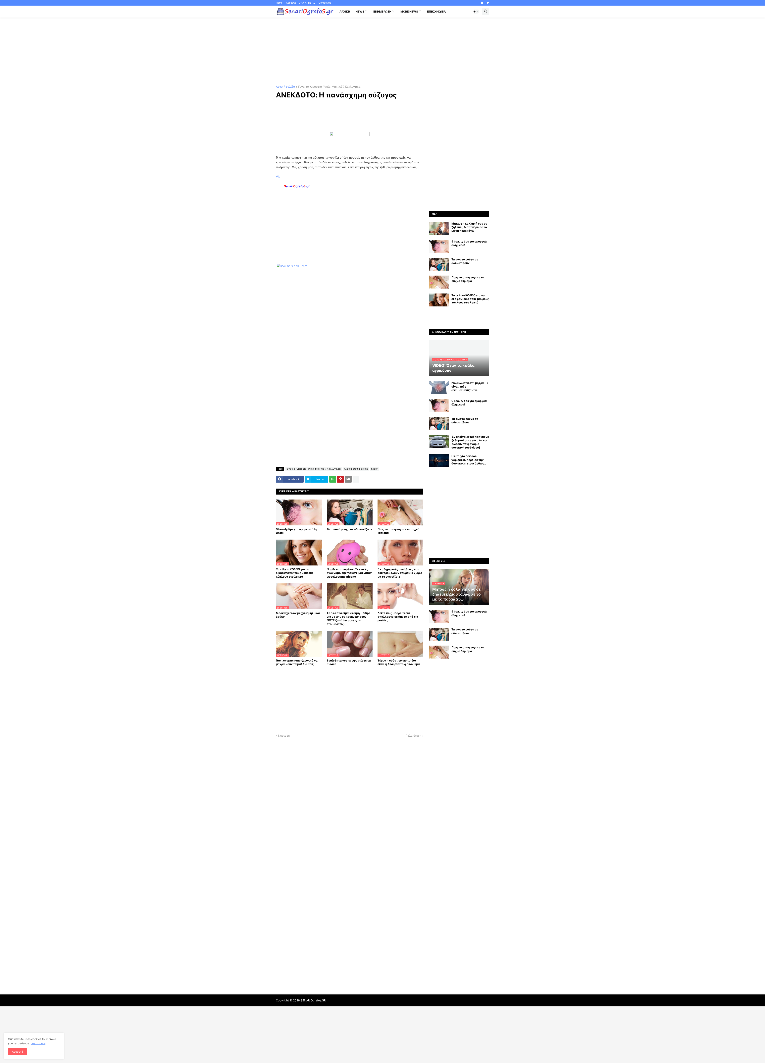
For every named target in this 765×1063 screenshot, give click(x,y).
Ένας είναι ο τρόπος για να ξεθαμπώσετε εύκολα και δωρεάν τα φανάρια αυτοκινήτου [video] (470, 442)
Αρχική (344, 11)
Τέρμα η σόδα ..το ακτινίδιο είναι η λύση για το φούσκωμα (399, 662)
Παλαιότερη (413, 735)
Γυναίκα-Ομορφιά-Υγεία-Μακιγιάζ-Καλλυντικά (329, 86)
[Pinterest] (340, 479)
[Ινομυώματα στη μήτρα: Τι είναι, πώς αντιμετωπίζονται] (439, 387)
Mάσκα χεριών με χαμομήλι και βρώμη (298, 614)
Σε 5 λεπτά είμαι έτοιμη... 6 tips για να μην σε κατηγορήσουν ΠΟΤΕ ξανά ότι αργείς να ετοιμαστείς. (348, 618)
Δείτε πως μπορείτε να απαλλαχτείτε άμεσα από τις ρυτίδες (398, 616)
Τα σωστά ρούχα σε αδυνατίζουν (349, 529)
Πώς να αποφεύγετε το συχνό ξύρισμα (399, 530)
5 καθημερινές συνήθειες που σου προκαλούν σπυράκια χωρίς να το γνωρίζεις (400, 572)
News (360, 11)
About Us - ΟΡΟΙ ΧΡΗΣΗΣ (300, 2)
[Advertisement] (382, 51)
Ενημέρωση (382, 11)
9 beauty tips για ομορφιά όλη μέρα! (296, 530)
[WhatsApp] (332, 479)
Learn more (38, 1043)
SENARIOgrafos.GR (313, 1000)
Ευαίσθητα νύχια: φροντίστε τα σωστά (349, 662)
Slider (374, 468)
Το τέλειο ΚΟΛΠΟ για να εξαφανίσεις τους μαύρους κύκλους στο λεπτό (294, 572)
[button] (476, 12)
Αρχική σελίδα (285, 86)
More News (409, 11)
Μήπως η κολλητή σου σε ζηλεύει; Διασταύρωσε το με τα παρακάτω (469, 227)
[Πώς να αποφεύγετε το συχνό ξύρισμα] (439, 282)
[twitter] (488, 3)
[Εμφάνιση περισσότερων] (356, 479)
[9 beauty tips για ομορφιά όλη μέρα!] (439, 246)
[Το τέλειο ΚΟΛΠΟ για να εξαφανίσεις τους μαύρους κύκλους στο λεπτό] (439, 299)
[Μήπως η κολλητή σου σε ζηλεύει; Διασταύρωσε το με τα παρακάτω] (439, 228)
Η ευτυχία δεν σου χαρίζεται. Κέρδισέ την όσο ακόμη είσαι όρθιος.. (468, 459)
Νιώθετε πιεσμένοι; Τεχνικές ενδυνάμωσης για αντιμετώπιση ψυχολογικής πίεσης (350, 572)
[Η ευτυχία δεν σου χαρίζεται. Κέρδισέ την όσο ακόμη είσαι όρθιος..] (439, 460)
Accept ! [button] (17, 1051)
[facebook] (482, 3)
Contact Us (325, 2)
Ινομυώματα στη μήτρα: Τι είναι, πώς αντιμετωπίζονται (469, 386)
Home (279, 2)
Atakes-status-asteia (356, 468)
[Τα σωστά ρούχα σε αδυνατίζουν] (439, 264)
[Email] (348, 479)
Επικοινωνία (436, 11)
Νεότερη (284, 735)
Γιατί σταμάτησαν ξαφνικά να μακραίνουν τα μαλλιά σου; (297, 662)
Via (278, 177)
